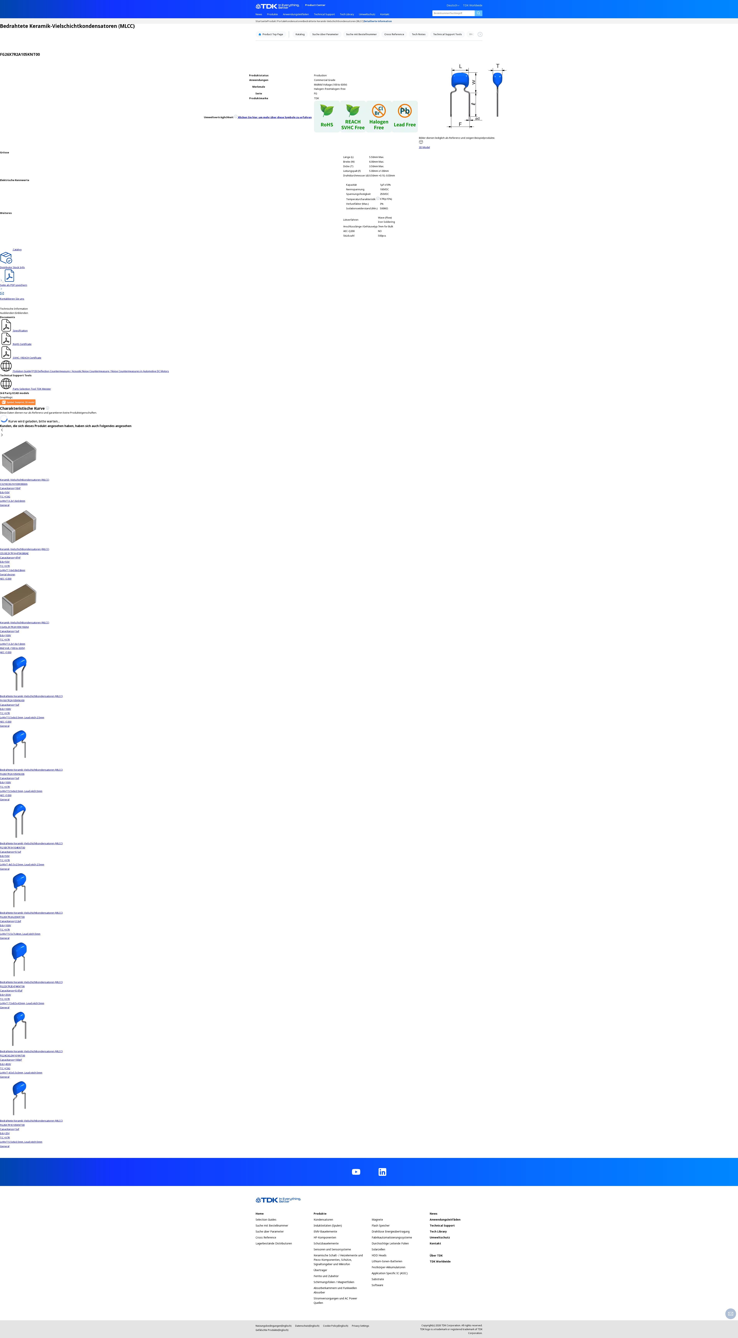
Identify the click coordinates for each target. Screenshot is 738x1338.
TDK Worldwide (472, 5)
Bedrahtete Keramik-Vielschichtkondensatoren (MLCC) (333, 21)
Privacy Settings (360, 1325)
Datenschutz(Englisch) (307, 1325)
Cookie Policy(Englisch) (335, 1325)
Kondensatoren (294, 21)
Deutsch (452, 5)
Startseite (261, 21)
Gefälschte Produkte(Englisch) (272, 1330)
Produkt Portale (276, 21)
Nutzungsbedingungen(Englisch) (273, 1325)
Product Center (315, 5)
